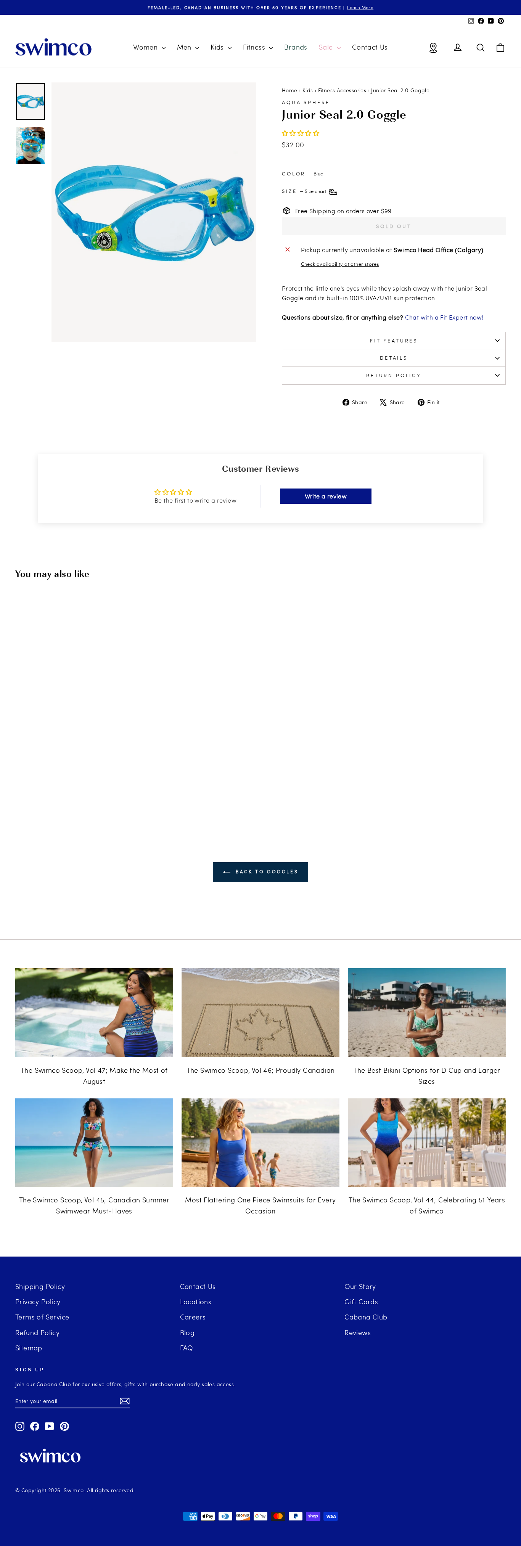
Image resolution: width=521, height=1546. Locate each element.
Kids (218, 46)
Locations (196, 1301)
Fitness (255, 46)
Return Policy (393, 375)
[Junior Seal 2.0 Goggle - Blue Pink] (58, 782)
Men (185, 46)
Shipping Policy (40, 1286)
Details (394, 357)
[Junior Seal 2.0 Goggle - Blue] (89, 782)
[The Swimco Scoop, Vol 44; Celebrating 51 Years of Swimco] (427, 1142)
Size (305, 191)
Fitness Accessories (342, 90)
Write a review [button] (326, 496)
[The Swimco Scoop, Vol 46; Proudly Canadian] (260, 1012)
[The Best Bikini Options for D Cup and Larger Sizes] (427, 1012)
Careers (193, 1316)
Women (146, 46)
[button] (300, 133)
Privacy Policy (38, 1301)
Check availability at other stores (340, 263)
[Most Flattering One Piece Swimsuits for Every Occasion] (260, 1142)
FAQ (186, 1347)
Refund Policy (37, 1332)
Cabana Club (365, 1316)
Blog (187, 1332)
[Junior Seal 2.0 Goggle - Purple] (68, 782)
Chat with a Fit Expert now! (444, 317)
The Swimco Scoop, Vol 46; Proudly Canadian (261, 1070)
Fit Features (394, 340)
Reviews (357, 1332)
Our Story (360, 1286)
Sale (327, 46)
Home (289, 90)
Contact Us (370, 46)
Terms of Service (42, 1316)
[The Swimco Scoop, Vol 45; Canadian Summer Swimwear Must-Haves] (94, 1142)
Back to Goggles (266, 871)
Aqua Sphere (306, 102)
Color (302, 173)
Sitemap (28, 1347)
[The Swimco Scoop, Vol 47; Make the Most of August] (94, 1012)
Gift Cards (361, 1301)
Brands (295, 46)
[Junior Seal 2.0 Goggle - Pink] (78, 782)
